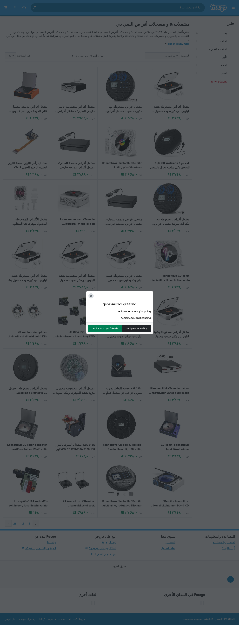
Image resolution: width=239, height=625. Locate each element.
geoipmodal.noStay (136, 328)
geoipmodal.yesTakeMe (105, 328)
